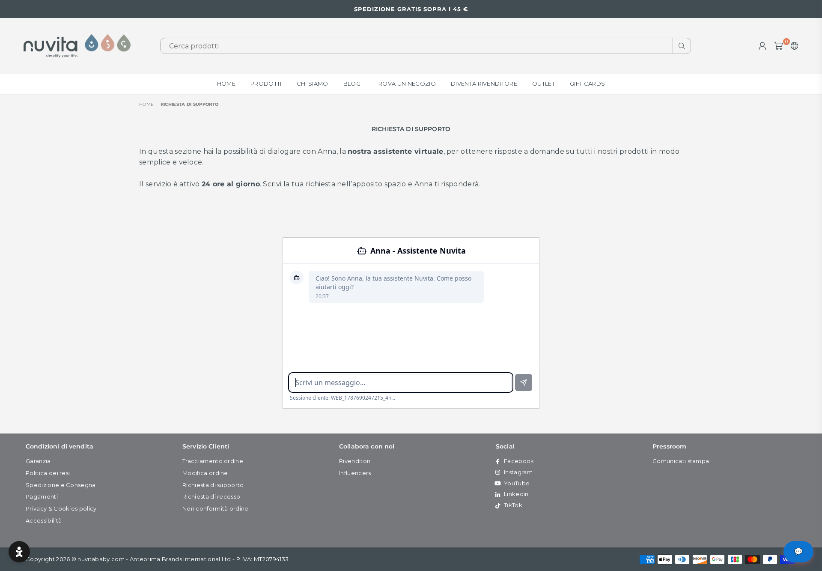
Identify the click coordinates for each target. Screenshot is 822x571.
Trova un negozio (405, 83)
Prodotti (266, 83)
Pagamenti (42, 496)
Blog (351, 83)
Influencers (355, 472)
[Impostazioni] (792, 45)
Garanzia (38, 460)
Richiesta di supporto (213, 484)
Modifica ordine (205, 472)
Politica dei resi (48, 472)
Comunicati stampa (680, 460)
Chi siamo (312, 83)
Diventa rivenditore (484, 83)
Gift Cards (587, 83)
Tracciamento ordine (212, 460)
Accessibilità (44, 520)
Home (226, 83)
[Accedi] (762, 45)
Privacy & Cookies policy (61, 508)
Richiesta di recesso (211, 496)
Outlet (543, 83)
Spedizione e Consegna (61, 484)
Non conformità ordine (215, 508)
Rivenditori (355, 460)
